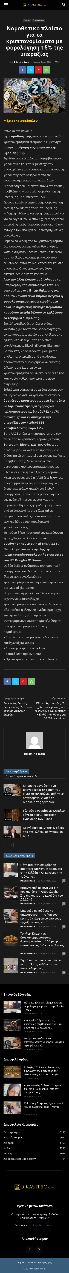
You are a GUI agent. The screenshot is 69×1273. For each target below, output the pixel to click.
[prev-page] (6, 845)
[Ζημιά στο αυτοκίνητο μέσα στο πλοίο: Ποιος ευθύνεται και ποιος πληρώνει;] (11, 965)
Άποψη (27, 20)
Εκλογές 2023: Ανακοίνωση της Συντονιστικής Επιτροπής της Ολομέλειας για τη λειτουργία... (42, 1071)
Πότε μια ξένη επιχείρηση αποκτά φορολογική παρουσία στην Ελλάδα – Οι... (44, 1006)
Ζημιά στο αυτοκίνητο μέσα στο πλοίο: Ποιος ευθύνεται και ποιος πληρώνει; (42, 964)
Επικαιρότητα (38, 20)
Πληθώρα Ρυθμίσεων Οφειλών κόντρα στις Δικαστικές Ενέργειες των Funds (44, 815)
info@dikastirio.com (42, 1225)
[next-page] (11, 845)
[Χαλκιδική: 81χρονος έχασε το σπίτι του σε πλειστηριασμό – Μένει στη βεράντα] (12, 1107)
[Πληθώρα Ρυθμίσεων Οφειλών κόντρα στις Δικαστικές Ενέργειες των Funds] (12, 815)
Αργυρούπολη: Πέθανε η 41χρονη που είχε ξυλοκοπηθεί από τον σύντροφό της (43, 1089)
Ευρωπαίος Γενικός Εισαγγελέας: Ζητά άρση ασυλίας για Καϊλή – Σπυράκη (18, 709)
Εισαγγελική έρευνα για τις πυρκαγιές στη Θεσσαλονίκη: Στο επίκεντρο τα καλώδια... (43, 1024)
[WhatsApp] (46, 70)
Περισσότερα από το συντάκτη (23, 776)
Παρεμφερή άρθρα (16, 771)
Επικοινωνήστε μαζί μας (40, 1262)
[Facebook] (22, 70)
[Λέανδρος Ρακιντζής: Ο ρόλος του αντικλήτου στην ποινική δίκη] (12, 832)
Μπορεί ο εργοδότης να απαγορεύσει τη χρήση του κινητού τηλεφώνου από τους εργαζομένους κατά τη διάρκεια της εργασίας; (43, 794)
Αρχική (21, 1262)
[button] (6, 5)
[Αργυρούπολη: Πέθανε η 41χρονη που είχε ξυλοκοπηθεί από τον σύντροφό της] (12, 1090)
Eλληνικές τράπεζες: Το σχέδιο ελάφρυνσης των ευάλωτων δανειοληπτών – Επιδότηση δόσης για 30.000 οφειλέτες (50, 711)
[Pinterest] (38, 70)
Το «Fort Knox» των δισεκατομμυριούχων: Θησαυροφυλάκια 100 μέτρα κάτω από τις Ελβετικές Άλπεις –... (42, 941)
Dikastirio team (21, 62)
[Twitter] (30, 70)
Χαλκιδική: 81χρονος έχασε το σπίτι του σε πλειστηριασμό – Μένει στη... (44, 1107)
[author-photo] (34, 748)
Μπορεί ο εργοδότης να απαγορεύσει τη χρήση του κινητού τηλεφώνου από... (44, 1042)
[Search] (64, 5)
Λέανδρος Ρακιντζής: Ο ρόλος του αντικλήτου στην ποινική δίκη (43, 832)
